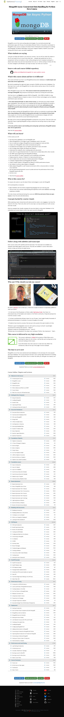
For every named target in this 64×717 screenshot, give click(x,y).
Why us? (35, 1)
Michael (16, 307)
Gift (47, 38)
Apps (44, 1)
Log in (57, 1)
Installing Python (20, 696)
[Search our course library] (60, 1)
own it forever (36, 36)
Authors (18, 695)
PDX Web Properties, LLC (27, 710)
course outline (18, 130)
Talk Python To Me (37, 312)
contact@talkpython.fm (39, 367)
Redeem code (19, 693)
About (18, 706)
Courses (30, 1)
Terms (18, 700)
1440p (33, 337)
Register (53, 1)
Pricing (18, 690)
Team (41, 38)
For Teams (40, 1)
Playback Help (19, 704)
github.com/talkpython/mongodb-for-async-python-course (29, 72)
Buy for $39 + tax (20, 38)
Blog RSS (18, 703)
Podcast (48, 1)
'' (14, 2)
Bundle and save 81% (31, 38)
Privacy (18, 698)
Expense (20, 691)
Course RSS (19, 701)
